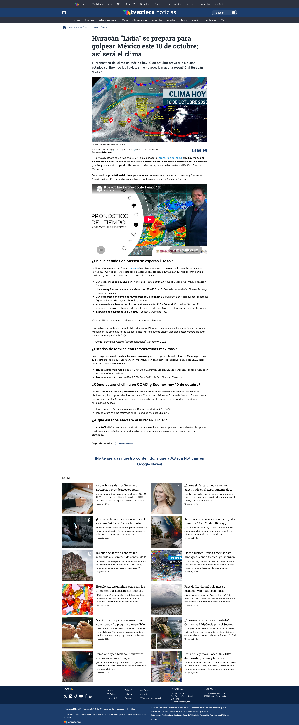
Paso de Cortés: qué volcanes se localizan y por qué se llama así (204, 589)
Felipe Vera (107, 152)
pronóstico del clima (170, 157)
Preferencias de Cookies (178, 708)
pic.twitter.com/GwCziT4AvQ (109, 335)
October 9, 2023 (156, 341)
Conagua (133, 268)
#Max (95, 320)
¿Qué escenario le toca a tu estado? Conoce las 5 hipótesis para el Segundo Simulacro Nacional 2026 (209, 622)
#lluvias (152, 327)
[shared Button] (205, 150)
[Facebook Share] (194, 150)
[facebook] (86, 697)
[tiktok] (76, 697)
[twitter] (65, 697)
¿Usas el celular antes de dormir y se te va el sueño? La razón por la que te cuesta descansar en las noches (121, 521)
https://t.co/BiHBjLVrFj (193, 331)
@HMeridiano (172, 331)
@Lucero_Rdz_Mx (137, 331)
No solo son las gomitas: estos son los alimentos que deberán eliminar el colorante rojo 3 (120, 589)
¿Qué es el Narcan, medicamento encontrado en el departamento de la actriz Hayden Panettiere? (208, 487)
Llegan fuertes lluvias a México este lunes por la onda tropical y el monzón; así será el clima (209, 555)
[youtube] (81, 697)
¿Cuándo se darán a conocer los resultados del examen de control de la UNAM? (121, 555)
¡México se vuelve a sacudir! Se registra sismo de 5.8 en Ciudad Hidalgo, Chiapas (210, 521)
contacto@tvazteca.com (214, 693)
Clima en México (125, 443)
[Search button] (233, 12)
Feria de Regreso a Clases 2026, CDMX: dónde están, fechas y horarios (209, 656)
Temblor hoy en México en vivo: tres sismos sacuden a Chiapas (119, 656)
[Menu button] (74, 13)
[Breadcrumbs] (65, 27)
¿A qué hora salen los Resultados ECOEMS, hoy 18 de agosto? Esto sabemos (117, 487)
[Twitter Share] (199, 150)
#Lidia (104, 320)
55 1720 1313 (209, 696)
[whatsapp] (90, 696)
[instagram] (71, 697)
